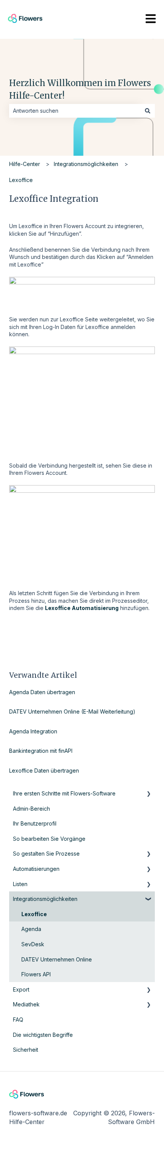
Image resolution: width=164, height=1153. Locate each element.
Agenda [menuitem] (31, 929)
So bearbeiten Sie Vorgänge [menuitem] (49, 838)
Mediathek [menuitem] (26, 1004)
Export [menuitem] (21, 989)
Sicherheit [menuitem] (25, 1049)
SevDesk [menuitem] (32, 944)
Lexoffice (21, 180)
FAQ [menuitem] (18, 1019)
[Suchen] (147, 111)
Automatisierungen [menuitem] (36, 869)
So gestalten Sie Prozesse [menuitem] (46, 853)
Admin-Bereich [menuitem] (31, 808)
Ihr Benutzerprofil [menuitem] (34, 823)
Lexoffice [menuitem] (34, 914)
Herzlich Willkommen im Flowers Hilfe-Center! (80, 89)
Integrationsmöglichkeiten (86, 164)
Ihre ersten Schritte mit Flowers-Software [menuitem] (64, 793)
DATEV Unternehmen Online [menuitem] (56, 959)
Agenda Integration (33, 731)
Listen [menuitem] (20, 884)
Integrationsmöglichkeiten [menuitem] (45, 899)
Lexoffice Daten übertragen (44, 770)
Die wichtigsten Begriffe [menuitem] (43, 1035)
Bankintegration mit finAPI (40, 750)
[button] (149, 794)
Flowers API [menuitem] (36, 974)
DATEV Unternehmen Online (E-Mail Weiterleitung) (72, 711)
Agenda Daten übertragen (42, 692)
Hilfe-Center (24, 164)
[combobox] (74, 111)
